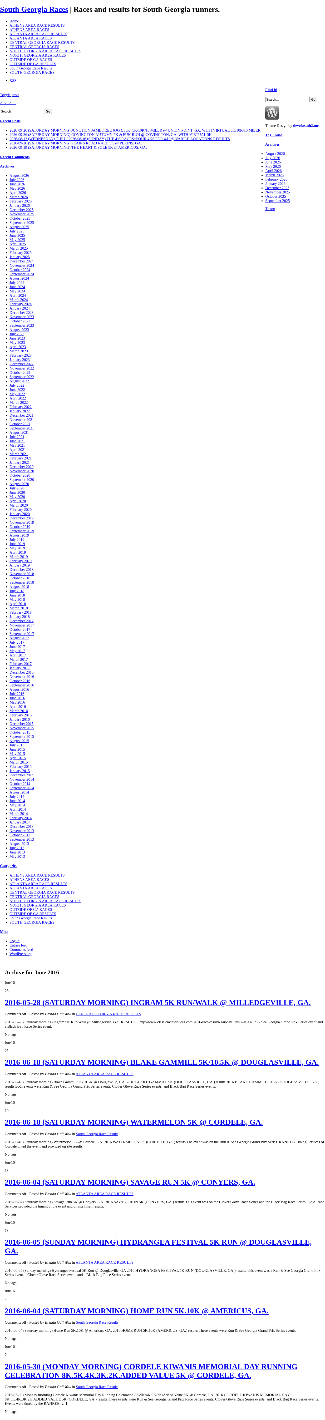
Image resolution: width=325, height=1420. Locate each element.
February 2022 (21, 407)
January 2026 (20, 205)
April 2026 (18, 193)
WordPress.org (21, 954)
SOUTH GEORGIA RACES (32, 72)
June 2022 (17, 390)
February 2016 (21, 715)
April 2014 (18, 809)
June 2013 (17, 852)
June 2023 (17, 338)
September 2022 (22, 377)
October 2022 (20, 372)
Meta (4, 932)
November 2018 (22, 574)
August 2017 (19, 638)
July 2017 (17, 642)
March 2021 (19, 454)
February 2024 (21, 304)
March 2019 (19, 557)
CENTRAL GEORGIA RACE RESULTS (42, 42)
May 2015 (17, 754)
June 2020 (17, 492)
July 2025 (17, 231)
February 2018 (21, 612)
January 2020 (20, 514)
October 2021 (20, 424)
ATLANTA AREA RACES (31, 38)
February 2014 (21, 818)
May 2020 (17, 497)
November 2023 (22, 317)
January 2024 (20, 308)
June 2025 (17, 235)
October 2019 (20, 527)
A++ (12, 103)
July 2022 (17, 385)
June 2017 (17, 647)
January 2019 (20, 565)
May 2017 (17, 651)
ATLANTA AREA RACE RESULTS (38, 34)
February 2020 (21, 510)
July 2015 (17, 745)
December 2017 (22, 621)
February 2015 (21, 766)
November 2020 (22, 471)
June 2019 (17, 544)
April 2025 (18, 244)
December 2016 (22, 672)
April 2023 (18, 347)
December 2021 (22, 415)
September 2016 (22, 685)
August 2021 (19, 432)
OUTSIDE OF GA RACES (31, 60)
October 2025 (20, 218)
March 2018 (19, 608)
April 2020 (18, 501)
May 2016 (17, 702)
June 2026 (17, 184)
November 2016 (22, 677)
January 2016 (20, 719)
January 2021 (20, 462)
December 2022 (22, 364)
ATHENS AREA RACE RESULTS (37, 25)
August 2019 (19, 535)
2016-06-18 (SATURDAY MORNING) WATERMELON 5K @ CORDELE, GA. (134, 1122)
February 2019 (21, 561)
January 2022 (20, 411)
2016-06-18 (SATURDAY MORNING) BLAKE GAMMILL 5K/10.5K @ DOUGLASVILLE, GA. (162, 1062)
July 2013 (17, 848)
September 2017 (22, 634)
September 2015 (22, 737)
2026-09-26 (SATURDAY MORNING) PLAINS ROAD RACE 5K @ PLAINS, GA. (76, 143)
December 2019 (22, 518)
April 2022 (18, 398)
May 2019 (17, 548)
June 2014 (17, 801)
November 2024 (22, 265)
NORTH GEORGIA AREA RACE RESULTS (45, 51)
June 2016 (17, 698)
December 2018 (22, 569)
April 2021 (18, 450)
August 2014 (19, 792)
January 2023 (20, 360)
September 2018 (22, 582)
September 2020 (22, 480)
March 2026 (19, 197)
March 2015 (19, 762)
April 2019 (18, 552)
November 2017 (22, 625)
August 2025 (19, 227)
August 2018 (19, 587)
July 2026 (17, 180)
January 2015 (20, 771)
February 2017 (21, 664)
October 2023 (20, 321)
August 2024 (19, 278)
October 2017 (20, 629)
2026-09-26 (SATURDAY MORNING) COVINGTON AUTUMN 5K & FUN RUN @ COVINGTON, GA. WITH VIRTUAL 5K (111, 135)
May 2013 (17, 856)
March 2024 (19, 300)
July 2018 (17, 591)
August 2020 (19, 484)
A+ (6, 103)
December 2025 (22, 210)
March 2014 (19, 814)
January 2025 (20, 257)
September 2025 (22, 223)
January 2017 (20, 668)
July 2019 (17, 539)
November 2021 (22, 420)
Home (14, 21)
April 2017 (18, 655)
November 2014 (22, 779)
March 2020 (19, 505)
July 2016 (17, 694)
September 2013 (22, 839)
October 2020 (20, 475)
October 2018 (20, 578)
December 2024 (22, 261)
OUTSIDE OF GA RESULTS (33, 64)
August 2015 (19, 741)
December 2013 (22, 826)
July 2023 (17, 334)
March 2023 (19, 351)
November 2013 (22, 831)
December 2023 (22, 313)
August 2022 (19, 381)
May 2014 (17, 805)
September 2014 (22, 788)
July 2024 (17, 283)
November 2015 (22, 728)
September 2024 (22, 274)
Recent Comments (15, 157)
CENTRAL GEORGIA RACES (34, 47)
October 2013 (20, 835)
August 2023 (19, 330)
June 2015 (17, 749)
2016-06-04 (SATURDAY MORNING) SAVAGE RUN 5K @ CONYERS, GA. (130, 1182)
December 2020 (22, 467)
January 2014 (20, 822)
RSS (13, 81)
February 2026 (21, 201)
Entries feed (18, 945)
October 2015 (20, 732)
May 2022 (17, 394)
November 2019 (22, 522)
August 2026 (19, 175)
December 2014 (22, 775)
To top (270, 209)
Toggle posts (9, 95)
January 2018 (20, 617)
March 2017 (19, 659)
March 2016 (19, 711)
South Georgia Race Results (31, 68)
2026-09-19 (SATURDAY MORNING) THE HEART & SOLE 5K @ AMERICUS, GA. (78, 147)
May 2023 (17, 342)
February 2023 (21, 355)
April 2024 (18, 295)
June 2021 (17, 441)
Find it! (271, 90)
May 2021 (17, 445)
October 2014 (20, 784)
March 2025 (19, 248)
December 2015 (22, 724)
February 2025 (21, 253)
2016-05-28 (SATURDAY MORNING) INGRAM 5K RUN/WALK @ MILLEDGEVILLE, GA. (158, 1002)
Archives (7, 166)
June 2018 (17, 595)
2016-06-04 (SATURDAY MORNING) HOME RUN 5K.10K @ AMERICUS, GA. (137, 1311)
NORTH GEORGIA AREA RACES (38, 55)
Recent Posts (10, 121)
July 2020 (17, 488)
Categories (8, 866)
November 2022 (22, 368)
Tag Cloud (273, 135)
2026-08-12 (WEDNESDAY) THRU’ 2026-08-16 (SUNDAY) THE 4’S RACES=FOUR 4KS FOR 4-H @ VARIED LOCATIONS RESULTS (120, 139)
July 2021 (17, 437)
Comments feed (21, 949)
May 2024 (17, 291)
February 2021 (21, 458)
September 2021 (22, 428)
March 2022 (19, 402)
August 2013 (19, 844)
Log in (15, 941)
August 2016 (19, 689)
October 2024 (20, 270)
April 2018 (18, 604)
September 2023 (22, 325)
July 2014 (17, 796)
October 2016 (20, 681)
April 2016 (18, 707)
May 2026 (17, 188)
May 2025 (17, 240)
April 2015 (18, 758)
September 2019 (22, 531)
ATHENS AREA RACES (29, 30)
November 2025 (22, 214)
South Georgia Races (34, 9)
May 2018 (17, 599)
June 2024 (17, 287)
